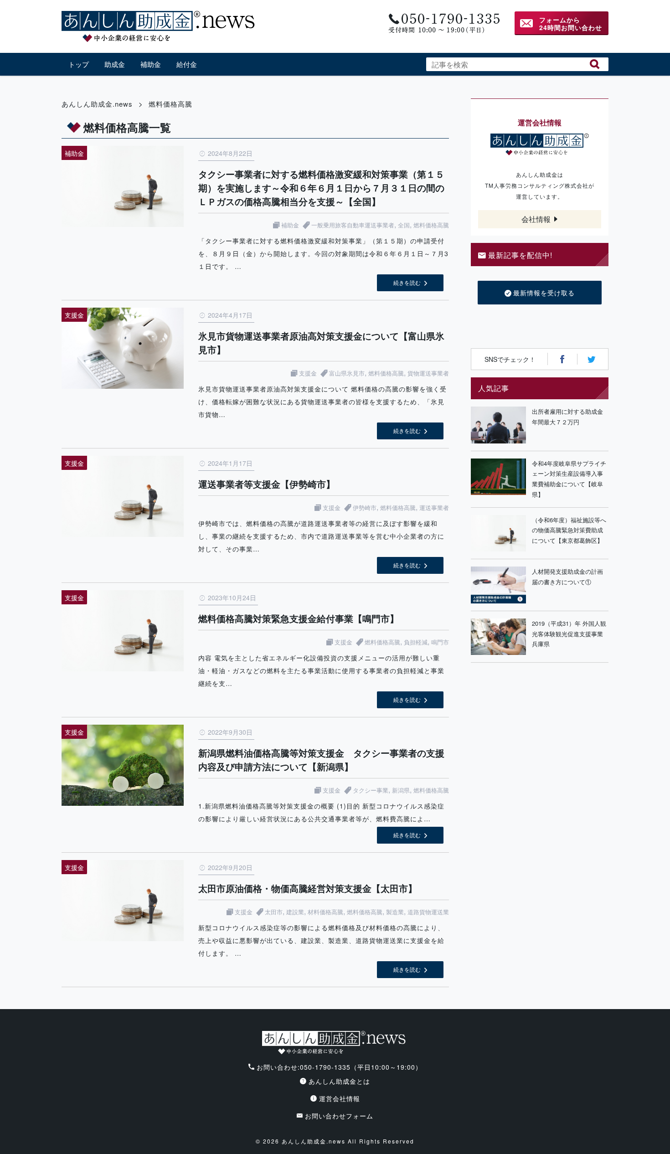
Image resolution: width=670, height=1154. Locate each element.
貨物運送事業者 (428, 373)
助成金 (114, 64)
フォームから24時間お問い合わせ (570, 23)
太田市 (274, 911)
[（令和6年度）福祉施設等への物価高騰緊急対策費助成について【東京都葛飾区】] (498, 533)
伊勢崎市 (364, 507)
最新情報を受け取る (544, 292)
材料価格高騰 (325, 911)
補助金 (150, 64)
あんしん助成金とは (339, 1081)
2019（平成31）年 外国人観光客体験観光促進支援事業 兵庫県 (570, 634)
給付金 (186, 64)
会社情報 (536, 219)
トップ (78, 64)
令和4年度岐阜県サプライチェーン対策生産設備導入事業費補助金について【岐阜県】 (569, 479)
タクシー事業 (370, 790)
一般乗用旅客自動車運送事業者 (352, 225)
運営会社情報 (339, 1098)
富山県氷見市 (347, 373)
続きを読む (407, 282)
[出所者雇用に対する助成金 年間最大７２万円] (498, 425)
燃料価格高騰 (431, 225)
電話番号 (443, 23)
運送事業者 (434, 507)
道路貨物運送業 (428, 911)
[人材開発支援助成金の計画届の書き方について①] (498, 585)
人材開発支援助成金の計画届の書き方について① (567, 576)
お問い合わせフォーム (339, 1115)
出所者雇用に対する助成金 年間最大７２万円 (570, 416)
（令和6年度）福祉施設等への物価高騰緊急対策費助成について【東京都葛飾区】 (569, 530)
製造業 (395, 911)
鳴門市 (440, 642)
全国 (404, 225)
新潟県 (401, 790)
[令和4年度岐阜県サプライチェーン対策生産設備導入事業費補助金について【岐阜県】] (498, 479)
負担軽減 (416, 642)
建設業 (295, 911)
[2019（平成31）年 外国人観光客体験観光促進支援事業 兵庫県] (498, 636)
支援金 (308, 373)
